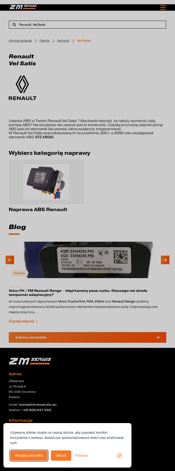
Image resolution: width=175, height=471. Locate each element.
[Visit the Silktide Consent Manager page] (119, 455)
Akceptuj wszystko (29, 455)
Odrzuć (61, 455)
